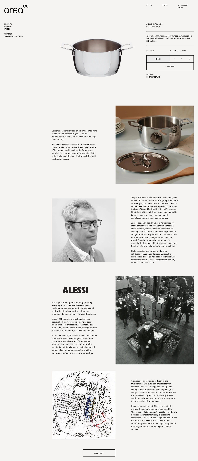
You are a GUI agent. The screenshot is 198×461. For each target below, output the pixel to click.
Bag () (180, 8)
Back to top (99, 453)
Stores (7, 29)
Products (8, 24)
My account (183, 5)
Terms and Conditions (13, 36)
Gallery (7, 27)
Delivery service (153, 77)
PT (147, 5)
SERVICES (8, 34)
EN (151, 5)
